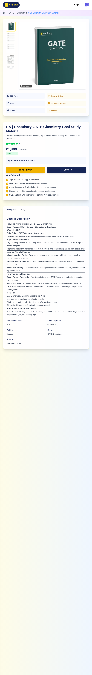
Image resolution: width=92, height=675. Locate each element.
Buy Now (68, 170)
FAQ (23, 210)
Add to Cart (27, 170)
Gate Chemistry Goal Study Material (43, 13)
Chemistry (21, 13)
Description (11, 210)
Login (77, 5)
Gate (11, 13)
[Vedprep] (4, 13)
